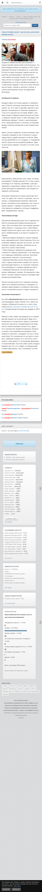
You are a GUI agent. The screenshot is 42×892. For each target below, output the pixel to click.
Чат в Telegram (7, 352)
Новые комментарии (13, 596)
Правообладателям (21, 715)
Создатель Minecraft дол (13, 542)
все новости (8, 558)
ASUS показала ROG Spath (13, 533)
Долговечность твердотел (13, 551)
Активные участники (20, 691)
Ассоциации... (9, 576)
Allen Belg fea (9, 507)
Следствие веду (10, 477)
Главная (5, 686)
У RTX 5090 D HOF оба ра (13, 544)
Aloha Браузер (9, 475)
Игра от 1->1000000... (12, 569)
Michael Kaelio (9, 500)
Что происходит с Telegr (13, 549)
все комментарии (10, 603)
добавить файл (11, 519)
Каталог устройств (24, 688)
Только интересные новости (15, 459)
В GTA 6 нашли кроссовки (13, 540)
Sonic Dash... (9, 486)
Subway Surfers (10, 482)
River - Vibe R (9, 495)
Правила (5, 694)
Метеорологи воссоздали (13, 537)
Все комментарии (33, 691)
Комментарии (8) (10, 670)
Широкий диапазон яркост (13, 535)
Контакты (21, 718)
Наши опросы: (10, 611)
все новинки (8, 522)
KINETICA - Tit (9, 498)
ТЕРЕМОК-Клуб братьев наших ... (16, 574)
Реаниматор (12, 688)
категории (19, 22)
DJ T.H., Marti (9, 502)
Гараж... (7, 571)
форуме (15, 566)
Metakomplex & (10, 511)
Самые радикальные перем (14, 553)
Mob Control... (9, 484)
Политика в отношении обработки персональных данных (21, 713)
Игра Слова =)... (10, 580)
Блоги (33, 688)
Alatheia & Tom (9, 504)
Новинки (8, 468)
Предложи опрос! (22, 670)
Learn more (17, 886)
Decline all (16, 889)
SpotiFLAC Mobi (10, 473)
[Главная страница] (2, 3)
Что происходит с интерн (13, 546)
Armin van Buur (9, 489)
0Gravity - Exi (9, 493)
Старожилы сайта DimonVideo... (15, 578)
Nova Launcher (10, 479)
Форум (5, 688)
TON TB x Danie (10, 509)
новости (17, 530)
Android (19, 686)
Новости (12, 686)
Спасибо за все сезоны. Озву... (15, 598)
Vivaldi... (7, 514)
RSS (25, 22)
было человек (23, 431)
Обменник (32, 686)
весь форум (8, 587)
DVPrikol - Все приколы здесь (15, 457)
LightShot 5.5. (9, 470)
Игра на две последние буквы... (15, 583)
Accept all (6, 889)
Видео (25, 686)
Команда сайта (7, 691)
